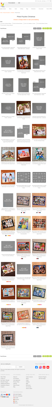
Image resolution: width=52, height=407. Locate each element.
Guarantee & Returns (5, 385)
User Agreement (16, 380)
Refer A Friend (16, 385)
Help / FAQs (3, 376)
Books (27, 378)
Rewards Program (4, 381)
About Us (15, 376)
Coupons (2, 386)
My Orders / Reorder (5, 380)
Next (47, 28)
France (16, 402)
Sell (19, 3)
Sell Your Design (42, 378)
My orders (40, 1)
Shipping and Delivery (5, 383)
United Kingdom (18, 394)
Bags (27, 383)
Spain (16, 401)
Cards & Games (29, 376)
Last (50, 28)
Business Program (42, 376)
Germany (17, 399)
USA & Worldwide (18, 396)
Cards (27, 380)
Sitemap (15, 383)
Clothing (27, 381)
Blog (14, 386)
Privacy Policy (16, 381)
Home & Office (29, 388)
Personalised (11, 3)
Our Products (16, 378)
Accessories (28, 386)
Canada (16, 397)
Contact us (3, 378)
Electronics (28, 385)
